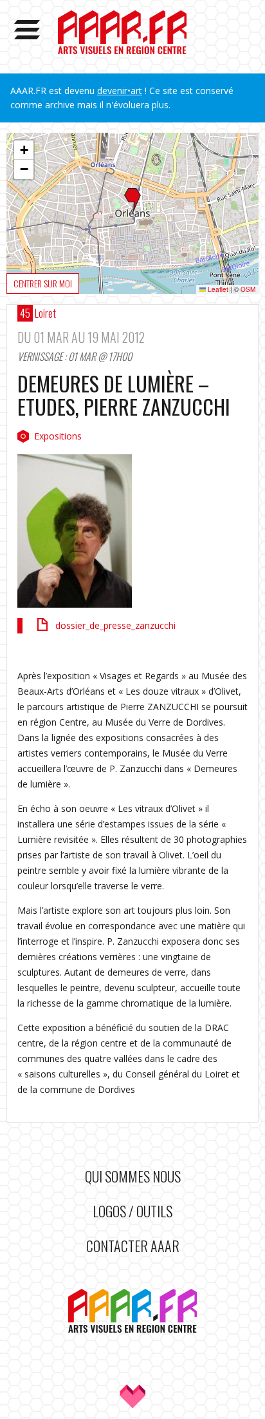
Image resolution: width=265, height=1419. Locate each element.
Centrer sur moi (43, 283)
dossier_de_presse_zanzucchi (115, 625)
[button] (132, 201)
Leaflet (217, 289)
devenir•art (119, 90)
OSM (248, 289)
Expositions (58, 436)
